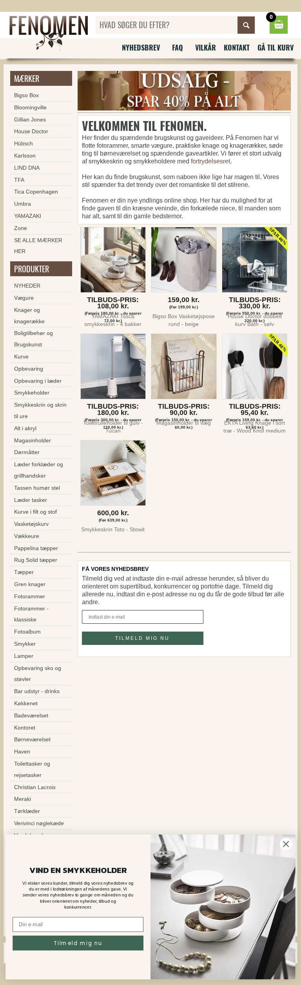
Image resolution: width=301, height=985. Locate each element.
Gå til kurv (275, 47)
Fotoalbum (27, 631)
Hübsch (23, 143)
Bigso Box (26, 95)
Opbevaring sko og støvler (37, 674)
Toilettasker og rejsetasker (32, 769)
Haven (22, 751)
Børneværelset (32, 739)
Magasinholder (32, 440)
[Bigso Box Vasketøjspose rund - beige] (184, 261)
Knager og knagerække (29, 315)
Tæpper (24, 572)
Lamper (23, 656)
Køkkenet (26, 703)
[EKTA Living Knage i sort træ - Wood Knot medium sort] (254, 368)
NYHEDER (27, 285)
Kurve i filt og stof (35, 512)
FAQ (177, 47)
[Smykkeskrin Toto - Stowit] (113, 474)
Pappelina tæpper (36, 548)
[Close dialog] (285, 844)
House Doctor (31, 131)
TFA (19, 180)
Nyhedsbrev (141, 47)
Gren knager (29, 584)
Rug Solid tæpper (35, 560)
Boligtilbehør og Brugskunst (33, 339)
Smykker (25, 644)
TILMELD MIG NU (142, 638)
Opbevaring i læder (38, 381)
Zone (20, 228)
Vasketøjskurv (31, 524)
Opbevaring (28, 369)
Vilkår (205, 47)
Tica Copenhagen (36, 191)
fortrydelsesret (210, 161)
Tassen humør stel (37, 488)
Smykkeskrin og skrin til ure (40, 410)
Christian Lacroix (35, 787)
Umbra (22, 204)
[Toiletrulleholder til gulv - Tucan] (113, 368)
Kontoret (24, 727)
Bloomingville (30, 107)
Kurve (21, 356)
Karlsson (25, 155)
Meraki (22, 799)
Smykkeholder (31, 392)
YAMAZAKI (27, 216)
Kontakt (237, 47)
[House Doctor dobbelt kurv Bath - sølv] (254, 261)
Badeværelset (31, 715)
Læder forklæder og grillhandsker (38, 470)
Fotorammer (29, 596)
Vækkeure (26, 536)
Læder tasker (30, 500)
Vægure (24, 298)
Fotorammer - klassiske (31, 614)
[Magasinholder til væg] (184, 368)
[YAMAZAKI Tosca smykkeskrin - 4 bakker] (113, 261)
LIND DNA (27, 168)
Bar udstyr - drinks (37, 691)
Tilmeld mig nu (78, 943)
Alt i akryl (25, 428)
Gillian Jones (30, 119)
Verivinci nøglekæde (39, 823)
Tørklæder (27, 811)
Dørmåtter (27, 452)
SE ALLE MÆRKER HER (38, 246)
